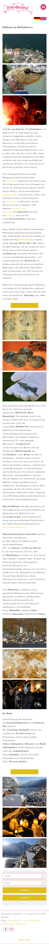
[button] (43, 7)
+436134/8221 (13, 920)
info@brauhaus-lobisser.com (13, 924)
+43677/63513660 (31, 920)
